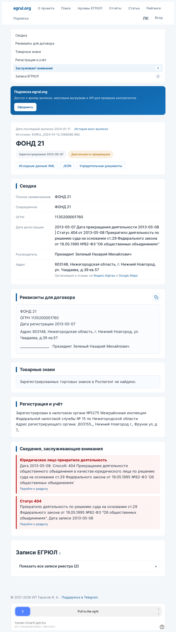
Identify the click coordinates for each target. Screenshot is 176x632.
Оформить (25, 107)
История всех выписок (91, 129)
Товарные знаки (28, 52)
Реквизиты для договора (34, 43)
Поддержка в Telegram (80, 597)
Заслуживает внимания (87, 68)
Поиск (66, 8)
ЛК (146, 18)
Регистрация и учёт (30, 60)
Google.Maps (128, 275)
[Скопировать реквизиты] (156, 297)
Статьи (134, 8)
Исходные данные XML (37, 166)
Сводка (21, 35)
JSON (67, 166)
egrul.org (22, 8)
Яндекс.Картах (104, 275)
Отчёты (115, 8)
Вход (159, 18)
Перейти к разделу (34, 488)
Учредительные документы (101, 166)
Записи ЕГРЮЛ (87, 76)
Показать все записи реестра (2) (88, 566)
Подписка (21, 18)
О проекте (46, 8)
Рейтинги (153, 8)
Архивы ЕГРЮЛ (90, 8)
